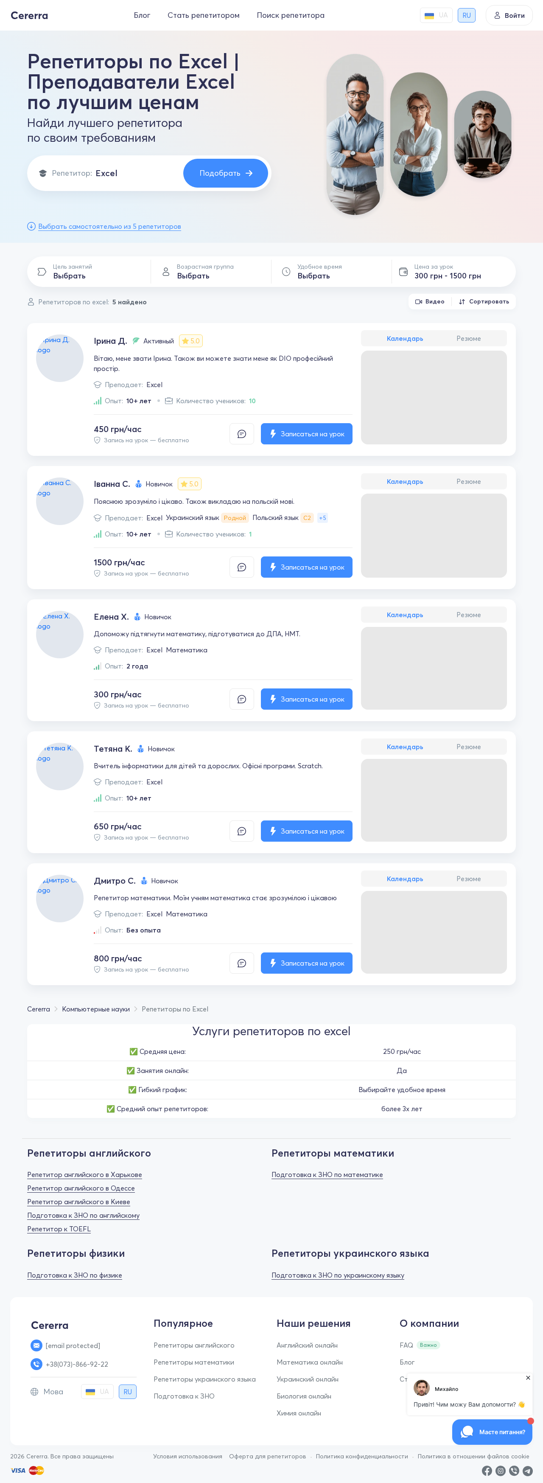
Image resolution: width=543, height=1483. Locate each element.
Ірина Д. (110, 340)
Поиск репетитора (291, 15)
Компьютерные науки (96, 1009)
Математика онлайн (310, 1362)
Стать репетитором (204, 15)
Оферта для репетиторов (267, 1456)
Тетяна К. (113, 748)
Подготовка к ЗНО (184, 1396)
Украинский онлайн (308, 1379)
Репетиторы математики (194, 1362)
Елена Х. (111, 616)
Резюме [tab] (468, 338)
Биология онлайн (304, 1396)
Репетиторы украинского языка (205, 1379)
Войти (515, 15)
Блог (142, 15)
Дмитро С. (115, 880)
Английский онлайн (307, 1345)
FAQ (406, 1345)
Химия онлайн (299, 1413)
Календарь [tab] (405, 338)
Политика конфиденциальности (362, 1456)
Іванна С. (112, 483)
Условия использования (187, 1456)
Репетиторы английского (194, 1345)
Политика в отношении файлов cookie (473, 1456)
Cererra (38, 1009)
